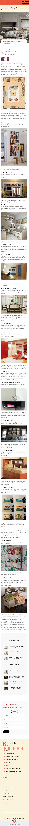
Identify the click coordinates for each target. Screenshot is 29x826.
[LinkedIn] (9, 748)
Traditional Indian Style (8, 796)
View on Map (9, 750)
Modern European (7, 793)
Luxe (4, 784)
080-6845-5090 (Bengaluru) (12, 756)
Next (6, 732)
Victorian (5, 781)
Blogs (7, 765)
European (5, 790)
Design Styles (6, 773)
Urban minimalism (7, 787)
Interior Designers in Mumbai (13, 768)
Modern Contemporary (8, 800)
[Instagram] (14, 748)
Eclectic (5, 777)
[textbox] (5, 724)
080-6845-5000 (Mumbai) (12, 759)
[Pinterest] (22, 748)
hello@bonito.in (10, 753)
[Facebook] (5, 748)
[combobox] (5, 723)
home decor (4, 71)
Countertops (11, 532)
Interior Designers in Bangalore (13, 771)
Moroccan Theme (7, 803)
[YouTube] (18, 748)
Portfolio (8, 762)
